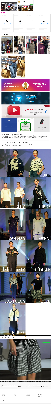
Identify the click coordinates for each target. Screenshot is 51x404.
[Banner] (7, 45)
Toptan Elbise (3, 394)
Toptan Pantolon (3, 395)
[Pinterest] (43, 386)
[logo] (25, 337)
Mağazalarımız (10, 337)
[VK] (39, 386)
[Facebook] (26, 386)
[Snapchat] (45, 386)
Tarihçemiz (15, 394)
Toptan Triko (2, 396)
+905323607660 (40, 396)
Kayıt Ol (20, 386)
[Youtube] (47, 386)
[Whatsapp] (30, 386)
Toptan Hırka (2, 400)
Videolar (14, 337)
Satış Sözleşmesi (28, 395)
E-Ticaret (23, 403)
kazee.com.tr (14, 335)
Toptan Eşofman (3, 399)
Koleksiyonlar (4, 337)
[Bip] (34, 386)
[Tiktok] (38, 386)
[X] (32, 386)
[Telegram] (36, 386)
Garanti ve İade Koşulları (29, 396)
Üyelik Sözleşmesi (28, 394)
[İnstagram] (28, 386)
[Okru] (41, 386)
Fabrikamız (15, 395)
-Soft (21, 403)
